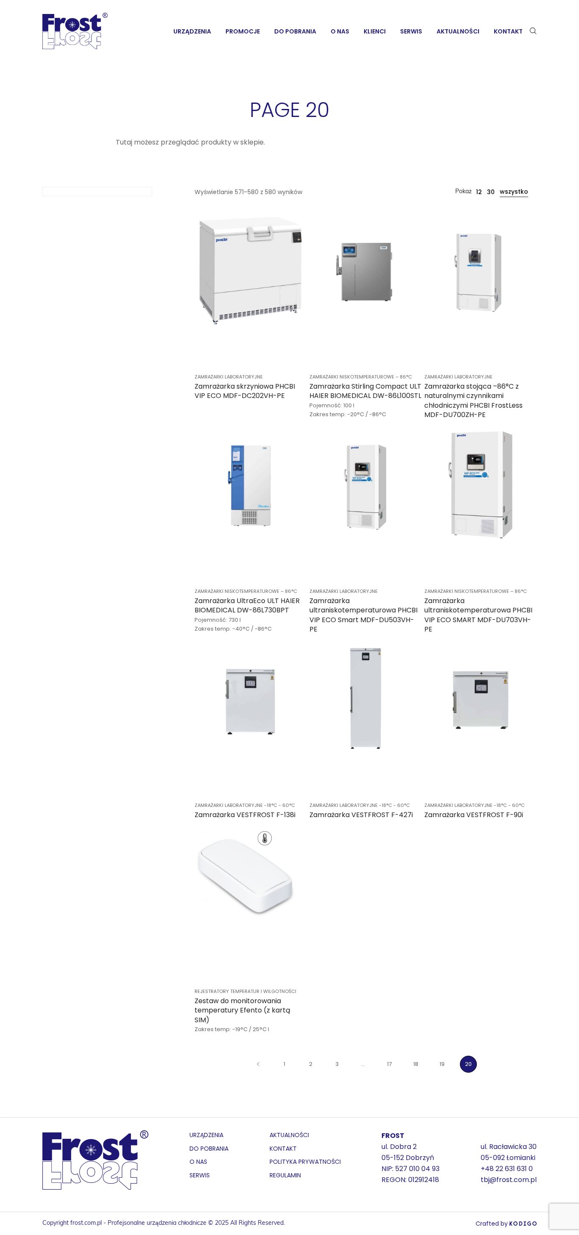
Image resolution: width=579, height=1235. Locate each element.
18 (415, 1064)
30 (491, 192)
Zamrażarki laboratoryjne (229, 376)
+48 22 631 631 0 (507, 1169)
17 (389, 1064)
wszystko (514, 191)
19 (442, 1064)
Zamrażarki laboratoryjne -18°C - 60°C (245, 805)
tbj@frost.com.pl (509, 1180)
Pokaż (463, 192)
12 (479, 192)
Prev (258, 1064)
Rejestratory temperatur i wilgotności (245, 991)
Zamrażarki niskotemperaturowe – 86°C (360, 376)
